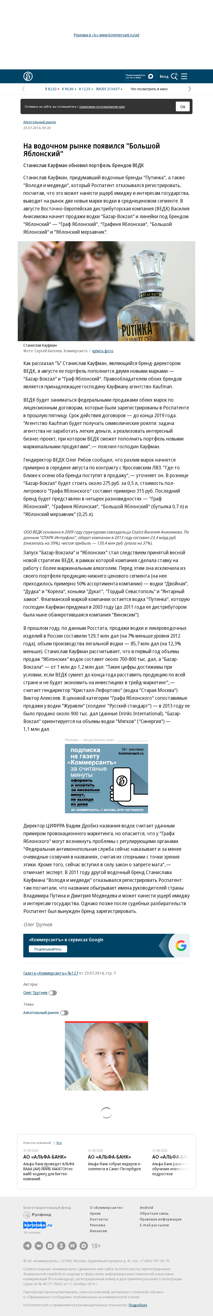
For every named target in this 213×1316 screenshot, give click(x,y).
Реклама (97, 1224)
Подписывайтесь (48, 949)
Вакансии (98, 1230)
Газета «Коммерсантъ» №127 (50, 973)
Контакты (99, 1219)
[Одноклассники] (61, 1246)
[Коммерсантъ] (28, 76)
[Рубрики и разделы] (184, 76)
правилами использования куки (102, 106)
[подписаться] (54, 992)
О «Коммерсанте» (106, 1207)
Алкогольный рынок (39, 121)
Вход (164, 76)
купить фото (102, 350)
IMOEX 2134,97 (108, 88)
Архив (95, 1213)
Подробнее (138, 1304)
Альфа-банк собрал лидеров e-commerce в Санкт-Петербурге (114, 1166)
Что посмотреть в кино (149, 88)
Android (146, 1207)
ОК (183, 106)
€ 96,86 (67, 88)
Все (59, 1143)
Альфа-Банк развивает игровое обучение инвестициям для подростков (179, 1168)
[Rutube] (73, 1246)
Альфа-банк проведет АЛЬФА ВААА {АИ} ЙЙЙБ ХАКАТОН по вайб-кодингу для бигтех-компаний (48, 1171)
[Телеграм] (27, 1246)
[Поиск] (174, 76)
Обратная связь (154, 1213)
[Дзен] (50, 1246)
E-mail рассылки (154, 1224)
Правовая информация (161, 1219)
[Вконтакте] (39, 1246)
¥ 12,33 (84, 88)
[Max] (84, 1246)
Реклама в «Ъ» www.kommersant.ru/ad (106, 34)
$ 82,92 (51, 88)
